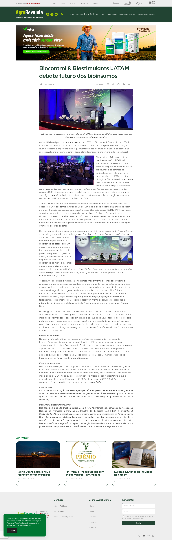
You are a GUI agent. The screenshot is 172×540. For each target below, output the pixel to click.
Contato (96, 3)
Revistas (70, 14)
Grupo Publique (60, 506)
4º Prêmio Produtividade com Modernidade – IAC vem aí (85, 473)
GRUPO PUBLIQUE (33, 3)
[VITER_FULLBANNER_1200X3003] (86, 60)
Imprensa (84, 3)
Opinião (89, 14)
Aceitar (12, 531)
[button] (108, 84)
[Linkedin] (153, 536)
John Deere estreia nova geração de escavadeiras (34, 473)
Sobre (63, 3)
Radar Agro (111, 14)
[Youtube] (56, 14)
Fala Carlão (59, 511)
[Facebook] (47, 14)
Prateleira (99, 14)
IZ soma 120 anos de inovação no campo (133, 473)
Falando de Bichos (146, 14)
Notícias (79, 14)
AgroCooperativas (127, 14)
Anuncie (73, 3)
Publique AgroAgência (63, 517)
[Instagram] (51, 14)
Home (54, 3)
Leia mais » (22, 482)
